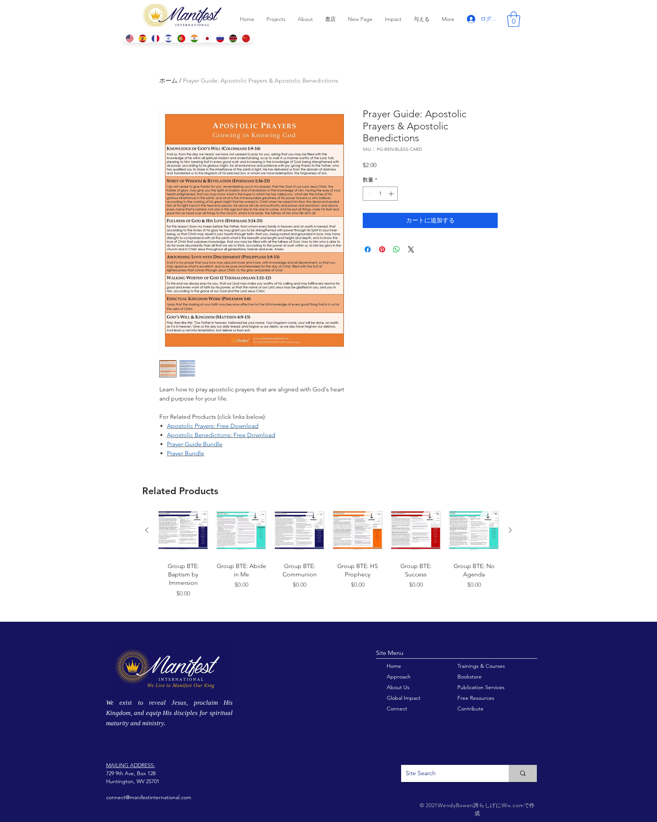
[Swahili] (233, 38)
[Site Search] (523, 773)
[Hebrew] (168, 38)
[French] (155, 38)
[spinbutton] (380, 193)
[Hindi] (194, 38)
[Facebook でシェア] (367, 249)
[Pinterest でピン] (382, 249)
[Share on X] (411, 249)
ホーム (168, 80)
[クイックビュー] (183, 530)
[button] (513, 19)
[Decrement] (368, 193)
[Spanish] (142, 38)
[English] (129, 38)
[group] (328, 560)
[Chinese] (246, 38)
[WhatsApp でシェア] (396, 249)
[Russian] (220, 38)
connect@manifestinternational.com (148, 797)
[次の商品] (510, 530)
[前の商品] (146, 530)
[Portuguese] (181, 38)
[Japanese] (207, 38)
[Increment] (392, 193)
